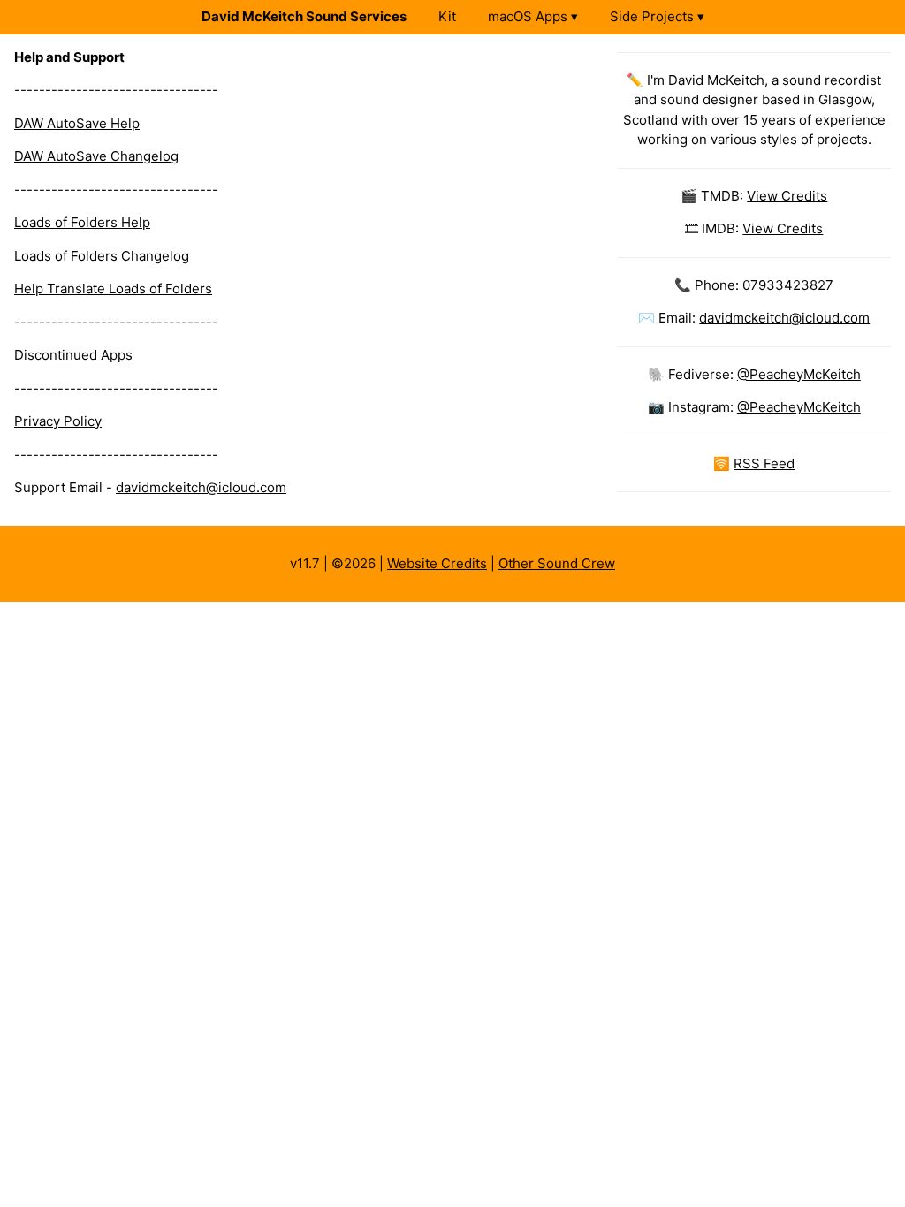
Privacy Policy (58, 421)
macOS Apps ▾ (533, 16)
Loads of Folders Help (82, 222)
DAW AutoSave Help (77, 123)
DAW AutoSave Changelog (96, 156)
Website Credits (437, 563)
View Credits (787, 195)
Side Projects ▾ (657, 16)
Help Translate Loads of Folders (113, 288)
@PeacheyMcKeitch (799, 374)
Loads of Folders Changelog (101, 255)
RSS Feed (764, 463)
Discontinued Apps (73, 354)
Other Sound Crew (556, 563)
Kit (447, 16)
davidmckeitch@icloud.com (201, 487)
